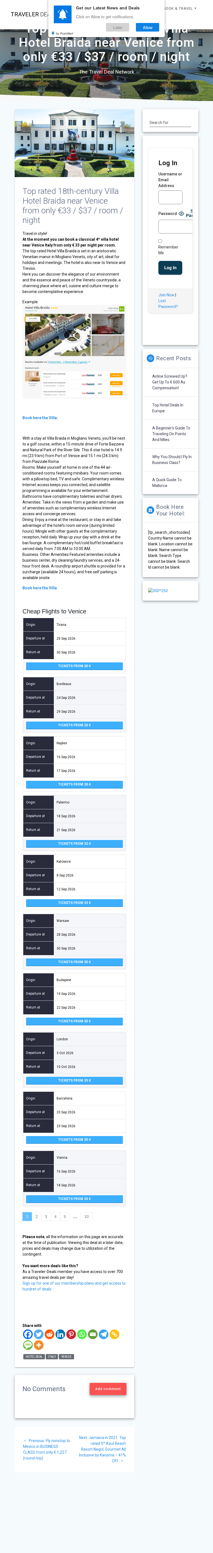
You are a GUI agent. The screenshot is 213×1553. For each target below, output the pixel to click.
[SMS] (28, 1345)
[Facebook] (28, 1334)
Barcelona (64, 1098)
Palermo (63, 802)
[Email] (93, 1334)
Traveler (34, 14)
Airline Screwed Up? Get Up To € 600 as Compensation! (169, 382)
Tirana (61, 625)
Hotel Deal (34, 1356)
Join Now (166, 295)
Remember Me (168, 250)
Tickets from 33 (73, 903)
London (62, 1039)
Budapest (64, 980)
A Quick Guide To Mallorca (167, 483)
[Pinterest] (71, 1334)
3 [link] (46, 1216)
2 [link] (37, 1216)
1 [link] (27, 1216)
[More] (39, 1345)
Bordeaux (64, 684)
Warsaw (63, 921)
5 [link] (65, 1216)
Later (117, 27)
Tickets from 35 (73, 962)
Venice (66, 1356)
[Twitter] (39, 1334)
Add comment (108, 1389)
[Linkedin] (60, 1334)
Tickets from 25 (73, 725)
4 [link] (55, 1216)
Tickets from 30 (73, 784)
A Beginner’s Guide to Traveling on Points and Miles (171, 434)
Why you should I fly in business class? (172, 460)
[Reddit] (49, 1334)
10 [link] (86, 1216)
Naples (62, 743)
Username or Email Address (170, 180)
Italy (52, 1356)
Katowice (64, 862)
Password (167, 213)
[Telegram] (103, 1334)
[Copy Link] (114, 1334)
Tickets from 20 (73, 666)
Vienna (62, 1158)
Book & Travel (178, 8)
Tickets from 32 (73, 844)
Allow (148, 27)
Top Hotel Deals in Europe (167, 408)
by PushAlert (64, 33)
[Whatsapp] (82, 1334)
